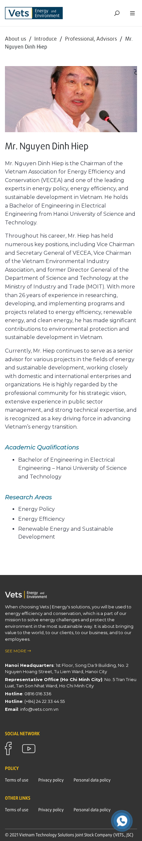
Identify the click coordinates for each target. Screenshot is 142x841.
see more (16, 650)
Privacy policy (51, 780)
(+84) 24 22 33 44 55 (44, 701)
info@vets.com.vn (39, 709)
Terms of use (16, 780)
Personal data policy (92, 780)
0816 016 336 (37, 693)
